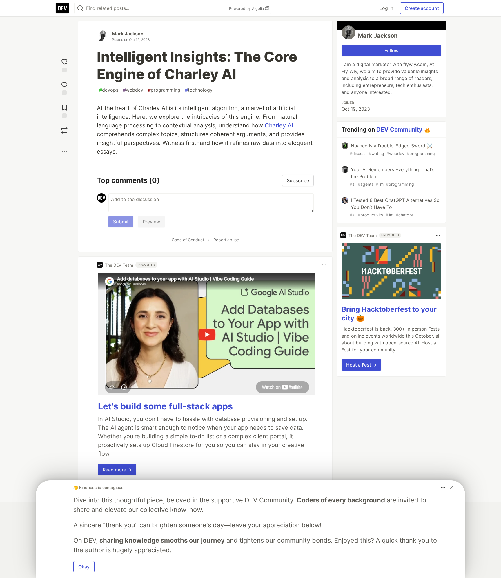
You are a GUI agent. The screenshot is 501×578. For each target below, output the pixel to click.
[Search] (80, 8)
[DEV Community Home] (62, 8)
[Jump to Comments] (64, 88)
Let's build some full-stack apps (165, 406)
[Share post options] (64, 151)
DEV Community (399, 129)
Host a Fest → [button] (361, 365)
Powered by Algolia (247, 8)
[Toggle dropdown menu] (324, 264)
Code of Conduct (188, 239)
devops (108, 90)
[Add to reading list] (64, 110)
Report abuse (226, 239)
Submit (121, 222)
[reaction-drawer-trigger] (64, 65)
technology (199, 90)
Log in (386, 8)
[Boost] (64, 130)
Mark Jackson (128, 34)
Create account (422, 8)
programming (164, 90)
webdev (133, 90)
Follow (391, 50)
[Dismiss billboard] (452, 487)
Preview (151, 222)
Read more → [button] (117, 470)
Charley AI (278, 125)
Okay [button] (84, 567)
